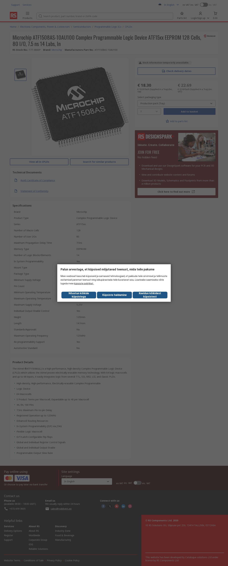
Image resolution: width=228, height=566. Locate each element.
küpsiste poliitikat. (84, 283)
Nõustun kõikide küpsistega (79, 295)
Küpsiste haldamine (114, 295)
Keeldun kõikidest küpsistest (150, 295)
